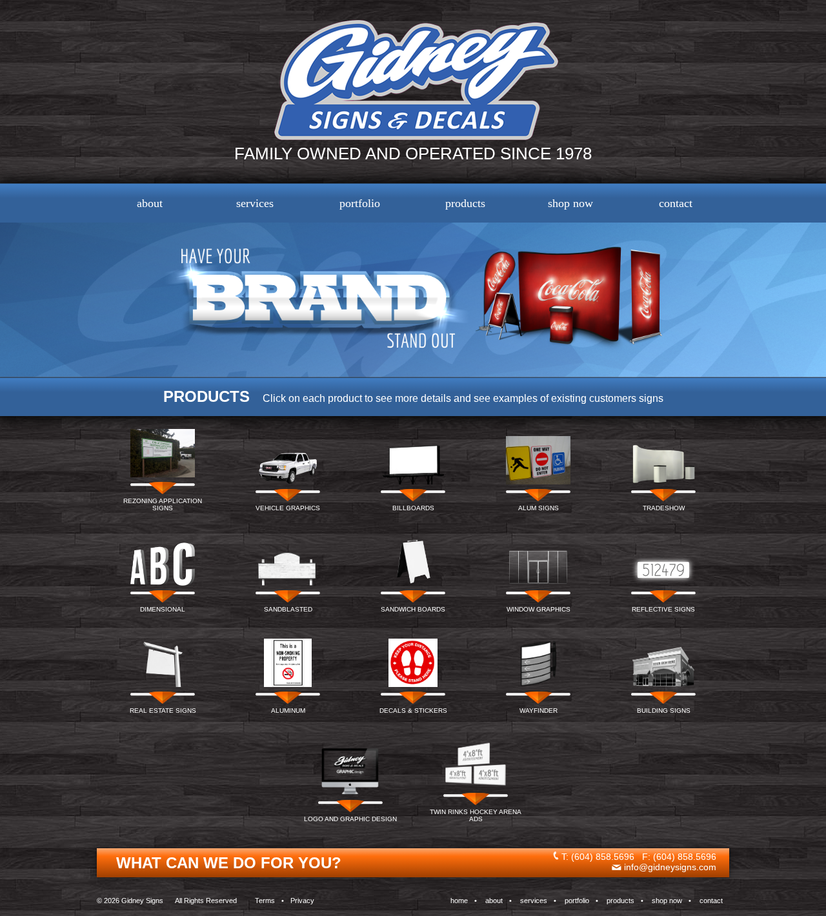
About (150, 203)
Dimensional (162, 609)
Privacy (302, 900)
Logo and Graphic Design (350, 818)
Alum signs (538, 508)
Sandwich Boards (413, 609)
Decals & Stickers (413, 710)
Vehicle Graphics (288, 508)
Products (465, 203)
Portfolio (359, 203)
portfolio (577, 900)
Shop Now (570, 203)
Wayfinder (538, 710)
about (494, 900)
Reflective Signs (663, 609)
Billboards (413, 508)
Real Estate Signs (163, 710)
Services (255, 203)
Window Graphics (538, 609)
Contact (675, 203)
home (459, 900)
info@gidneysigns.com (670, 867)
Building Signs (663, 710)
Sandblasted (288, 609)
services (533, 900)
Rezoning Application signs (162, 504)
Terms (265, 900)
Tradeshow (664, 508)
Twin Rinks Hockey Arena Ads (475, 815)
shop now (667, 900)
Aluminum (288, 710)
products (620, 900)
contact (711, 900)
